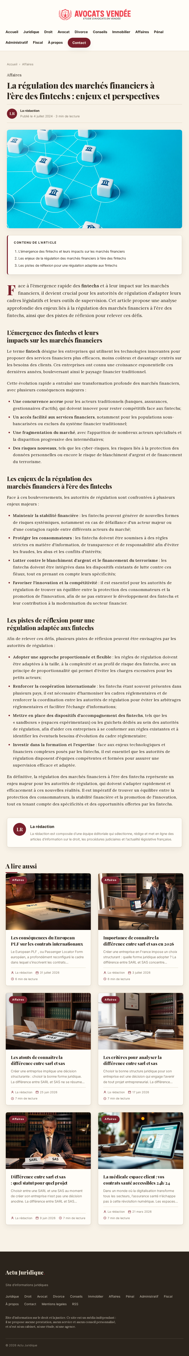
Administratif (17, 42)
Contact (79, 42)
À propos (55, 42)
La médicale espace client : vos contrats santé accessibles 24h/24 (136, 1180)
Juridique (31, 32)
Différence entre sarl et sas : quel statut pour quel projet (39, 1180)
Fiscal (38, 42)
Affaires (142, 32)
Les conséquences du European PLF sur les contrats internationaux (47, 940)
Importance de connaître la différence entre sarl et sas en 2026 (138, 940)
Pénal (158, 32)
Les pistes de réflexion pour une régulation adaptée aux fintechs (67, 265)
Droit (48, 32)
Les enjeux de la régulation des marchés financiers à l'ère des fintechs (72, 258)
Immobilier (121, 32)
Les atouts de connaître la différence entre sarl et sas (38, 1060)
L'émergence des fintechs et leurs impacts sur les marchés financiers (71, 251)
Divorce (81, 32)
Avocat (64, 32)
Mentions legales (54, 1304)
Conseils (100, 32)
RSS (75, 1304)
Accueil (12, 32)
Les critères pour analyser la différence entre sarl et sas (132, 1060)
